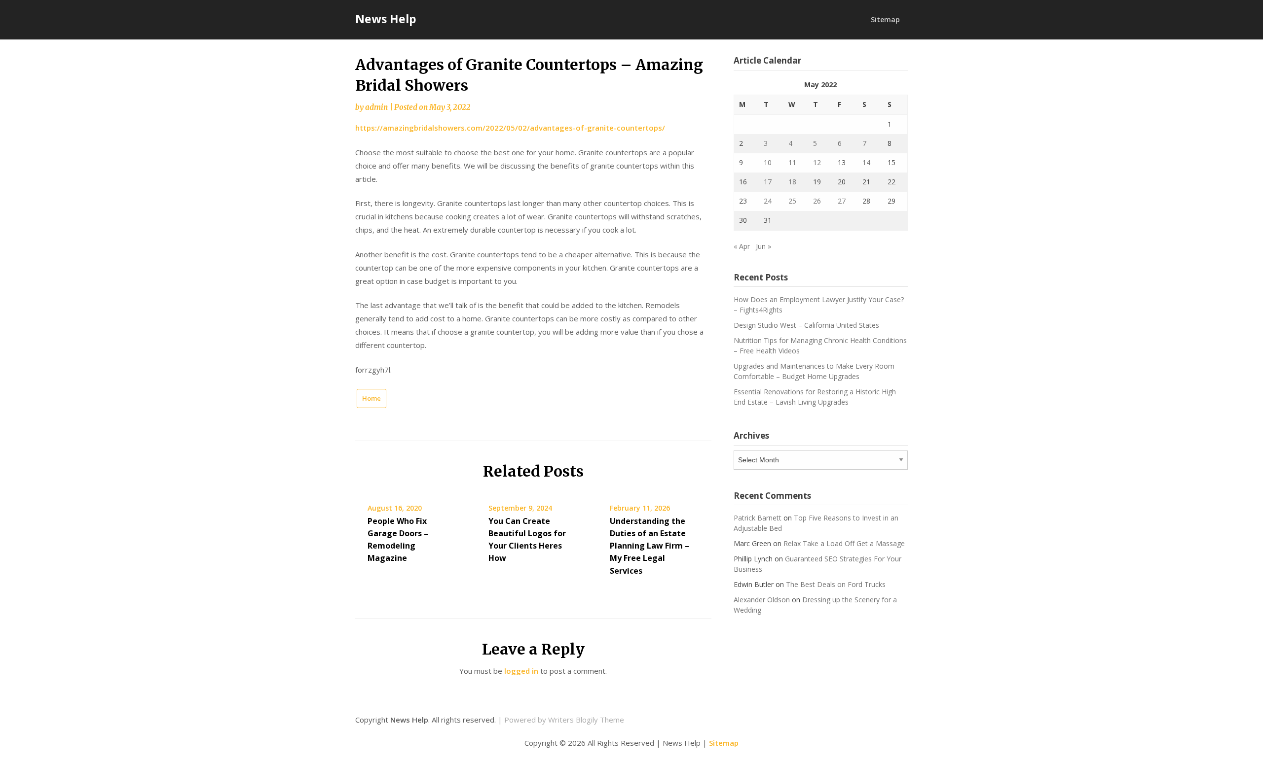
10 (768, 162)
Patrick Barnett (757, 517)
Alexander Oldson (762, 599)
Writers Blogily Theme (586, 720)
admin (376, 107)
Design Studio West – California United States (806, 325)
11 (792, 162)
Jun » (763, 246)
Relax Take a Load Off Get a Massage (844, 543)
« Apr (742, 246)
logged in (521, 671)
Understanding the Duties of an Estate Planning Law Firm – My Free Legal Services (649, 546)
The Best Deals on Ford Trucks (836, 584)
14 (866, 162)
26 (817, 201)
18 (792, 181)
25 (792, 201)
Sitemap (885, 19)
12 (817, 162)
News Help (385, 19)
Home (371, 398)
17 (768, 181)
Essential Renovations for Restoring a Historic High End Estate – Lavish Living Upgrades (815, 397)
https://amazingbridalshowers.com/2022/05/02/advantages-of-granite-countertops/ (510, 128)
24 (768, 201)
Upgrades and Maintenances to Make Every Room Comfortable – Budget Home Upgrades (814, 371)
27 (842, 201)
